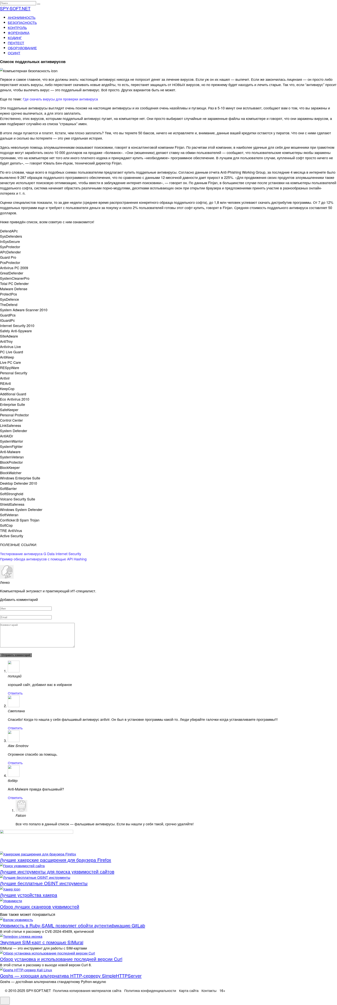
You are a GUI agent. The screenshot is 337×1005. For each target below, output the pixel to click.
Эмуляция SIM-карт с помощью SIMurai (41, 942)
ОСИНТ (14, 52)
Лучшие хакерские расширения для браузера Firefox (55, 859)
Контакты (208, 990)
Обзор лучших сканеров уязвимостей (39, 906)
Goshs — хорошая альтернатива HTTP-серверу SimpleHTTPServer (71, 975)
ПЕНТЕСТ (16, 42)
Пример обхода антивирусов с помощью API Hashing (43, 558)
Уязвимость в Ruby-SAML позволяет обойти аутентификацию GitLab (72, 925)
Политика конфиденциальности (150, 990)
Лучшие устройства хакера (28, 895)
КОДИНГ (15, 37)
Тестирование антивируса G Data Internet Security (40, 553)
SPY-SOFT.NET (15, 8)
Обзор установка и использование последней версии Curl (61, 959)
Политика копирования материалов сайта (87, 990)
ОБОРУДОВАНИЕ (22, 47)
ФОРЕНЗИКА (18, 32)
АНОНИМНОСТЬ (21, 17)
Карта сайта (189, 990)
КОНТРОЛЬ (17, 27)
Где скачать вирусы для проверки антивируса (60, 98)
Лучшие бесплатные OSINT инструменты (44, 883)
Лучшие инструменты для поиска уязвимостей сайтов (57, 871)
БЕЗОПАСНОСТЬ (22, 22)
